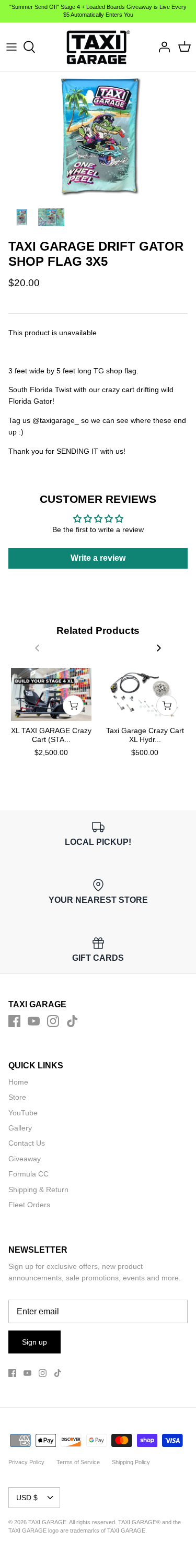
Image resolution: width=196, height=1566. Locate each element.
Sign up (34, 1342)
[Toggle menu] (11, 47)
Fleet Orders (29, 1204)
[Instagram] (53, 1021)
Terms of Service (78, 1462)
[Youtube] (34, 1021)
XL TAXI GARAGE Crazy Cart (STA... (51, 735)
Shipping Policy (131, 1462)
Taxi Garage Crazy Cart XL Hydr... (145, 735)
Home (18, 1082)
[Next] (158, 648)
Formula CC (28, 1174)
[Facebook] (14, 1021)
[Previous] (37, 648)
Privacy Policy (26, 1462)
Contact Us (26, 1143)
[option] (98, 137)
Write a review (98, 558)
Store (17, 1097)
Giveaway (24, 1159)
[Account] (161, 47)
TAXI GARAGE (126, 1530)
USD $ (27, 1497)
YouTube (23, 1113)
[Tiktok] (72, 1021)
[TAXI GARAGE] (98, 47)
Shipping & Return (38, 1189)
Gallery (20, 1128)
